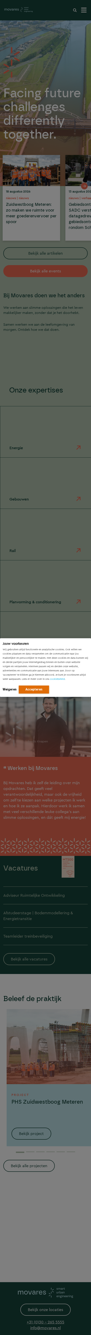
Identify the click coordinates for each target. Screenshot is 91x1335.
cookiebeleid (57, 679)
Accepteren (33, 689)
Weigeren (10, 689)
